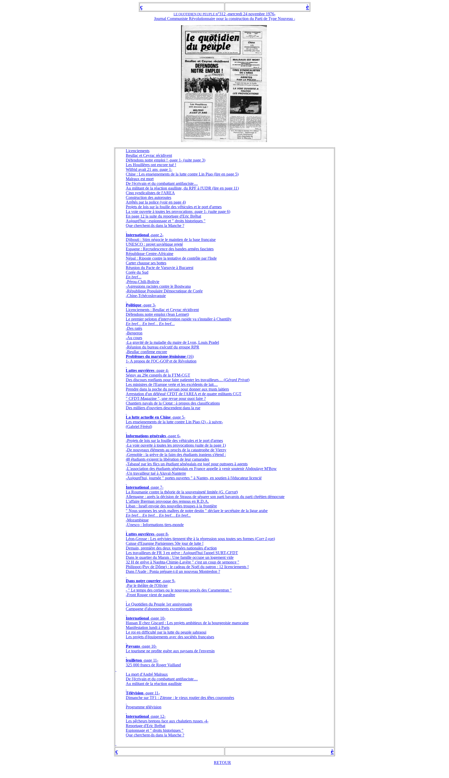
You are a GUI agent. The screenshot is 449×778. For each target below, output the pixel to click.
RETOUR (222, 762)
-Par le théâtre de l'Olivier (147, 585)
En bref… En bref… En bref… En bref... (158, 515)
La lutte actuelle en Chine (148, 417)
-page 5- (178, 417)
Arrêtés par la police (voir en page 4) (156, 202)
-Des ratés (134, 328)
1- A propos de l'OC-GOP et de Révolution (161, 361)
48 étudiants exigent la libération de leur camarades (167, 459)
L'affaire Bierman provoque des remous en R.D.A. (167, 501)
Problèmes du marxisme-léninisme (156, 356)
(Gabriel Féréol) (139, 426)
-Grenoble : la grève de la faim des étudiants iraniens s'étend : (176, 454)
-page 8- (162, 534)
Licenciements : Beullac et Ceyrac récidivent (162, 309)
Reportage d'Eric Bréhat (145, 725)
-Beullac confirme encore (146, 352)
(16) (190, 356)
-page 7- (156, 487)
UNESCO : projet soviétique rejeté (154, 244)
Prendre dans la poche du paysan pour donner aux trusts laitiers (177, 389)
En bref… (133, 277)
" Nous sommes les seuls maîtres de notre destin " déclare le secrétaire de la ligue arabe (197, 510)
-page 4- (161, 370)
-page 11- (150, 660)
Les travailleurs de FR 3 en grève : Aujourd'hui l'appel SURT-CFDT (182, 553)
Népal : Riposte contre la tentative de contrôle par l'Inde (171, 258)
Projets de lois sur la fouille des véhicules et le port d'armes (174, 207)
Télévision (134, 693)
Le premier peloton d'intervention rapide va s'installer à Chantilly (179, 319)
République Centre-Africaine (149, 253)
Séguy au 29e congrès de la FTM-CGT (158, 375)
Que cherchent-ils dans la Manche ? (155, 225)
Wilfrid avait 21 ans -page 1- (149, 169)
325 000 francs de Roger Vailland (153, 665)
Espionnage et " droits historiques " (154, 730)
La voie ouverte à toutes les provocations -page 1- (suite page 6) (178, 211)
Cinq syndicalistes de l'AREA (150, 193)
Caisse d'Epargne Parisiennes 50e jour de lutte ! (164, 543)
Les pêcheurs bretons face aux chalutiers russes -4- (167, 721)
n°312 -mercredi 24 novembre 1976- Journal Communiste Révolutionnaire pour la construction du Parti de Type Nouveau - (224, 16)
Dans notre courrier (143, 581)
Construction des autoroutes (148, 197)
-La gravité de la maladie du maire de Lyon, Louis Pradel (172, 342)
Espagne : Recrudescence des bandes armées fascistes (170, 249)
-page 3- (148, 305)
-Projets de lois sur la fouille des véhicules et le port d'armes (174, 440)
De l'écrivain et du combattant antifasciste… (162, 183)
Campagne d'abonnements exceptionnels (159, 609)
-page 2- (156, 235)
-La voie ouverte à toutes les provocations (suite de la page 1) (176, 445)
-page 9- (168, 581)
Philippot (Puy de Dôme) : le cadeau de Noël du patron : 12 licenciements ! (187, 567)
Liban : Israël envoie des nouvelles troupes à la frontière (171, 506)
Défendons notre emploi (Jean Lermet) (157, 314)
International (137, 235)
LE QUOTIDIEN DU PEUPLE (195, 14)
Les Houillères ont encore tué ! (151, 165)
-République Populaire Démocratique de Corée (164, 291)
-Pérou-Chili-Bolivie (142, 281)
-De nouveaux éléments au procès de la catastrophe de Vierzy (176, 450)
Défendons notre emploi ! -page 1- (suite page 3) (165, 160)
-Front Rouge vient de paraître (150, 595)
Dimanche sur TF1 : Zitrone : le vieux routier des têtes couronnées (180, 697)
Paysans (133, 646)
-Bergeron (134, 333)
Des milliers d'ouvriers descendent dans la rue (163, 408)
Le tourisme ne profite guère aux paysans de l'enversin (170, 651)
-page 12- (158, 716)
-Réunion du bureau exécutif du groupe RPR (162, 347)
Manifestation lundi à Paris (147, 627)
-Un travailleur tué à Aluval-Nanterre (156, 473)
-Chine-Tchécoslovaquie (146, 295)
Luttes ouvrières (140, 370)
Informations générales (146, 436)
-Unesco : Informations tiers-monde (155, 524)
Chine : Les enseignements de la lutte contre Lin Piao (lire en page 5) (182, 174)
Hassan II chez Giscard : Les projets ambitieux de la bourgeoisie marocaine (187, 623)
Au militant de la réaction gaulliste (154, 683)
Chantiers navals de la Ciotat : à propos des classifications (173, 403)
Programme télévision (143, 707)
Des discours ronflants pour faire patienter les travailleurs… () (187, 380)
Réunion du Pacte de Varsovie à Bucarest (159, 267)
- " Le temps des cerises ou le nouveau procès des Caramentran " (179, 590)
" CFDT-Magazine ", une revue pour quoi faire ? (166, 398)
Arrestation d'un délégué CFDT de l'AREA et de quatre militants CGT (183, 394)
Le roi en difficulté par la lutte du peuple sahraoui (166, 632)
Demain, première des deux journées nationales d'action (171, 548)
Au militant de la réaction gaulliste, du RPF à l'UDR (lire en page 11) (182, 188)
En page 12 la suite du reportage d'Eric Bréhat (163, 216)
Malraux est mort (140, 179)
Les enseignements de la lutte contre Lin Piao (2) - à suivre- (174, 422)
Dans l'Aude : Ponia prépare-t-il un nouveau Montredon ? (173, 571)
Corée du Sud (137, 272)
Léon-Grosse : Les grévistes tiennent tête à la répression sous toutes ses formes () (200, 538)
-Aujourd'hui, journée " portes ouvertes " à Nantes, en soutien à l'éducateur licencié (194, 478)
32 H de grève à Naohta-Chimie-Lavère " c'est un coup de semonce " (182, 562)
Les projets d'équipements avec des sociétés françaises (170, 637)
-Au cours (134, 338)
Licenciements (137, 151)
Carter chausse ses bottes (146, 263)
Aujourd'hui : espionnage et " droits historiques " (166, 221)
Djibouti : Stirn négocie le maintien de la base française (171, 239)
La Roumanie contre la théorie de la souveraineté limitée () (182, 492)
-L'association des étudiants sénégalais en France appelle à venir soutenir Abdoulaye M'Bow (201, 468)
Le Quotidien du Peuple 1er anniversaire (159, 604)
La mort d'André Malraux (147, 674)
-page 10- (158, 618)
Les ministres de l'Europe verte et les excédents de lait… (172, 384)
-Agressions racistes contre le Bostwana (158, 286)
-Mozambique (137, 520)
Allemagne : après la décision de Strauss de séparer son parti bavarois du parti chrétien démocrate (205, 496)
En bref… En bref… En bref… (150, 323)
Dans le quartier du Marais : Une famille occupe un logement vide (180, 557)
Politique (133, 305)
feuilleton (134, 660)
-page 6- (173, 436)
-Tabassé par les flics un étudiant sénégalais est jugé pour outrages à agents (187, 464)
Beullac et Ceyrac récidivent (149, 155)
